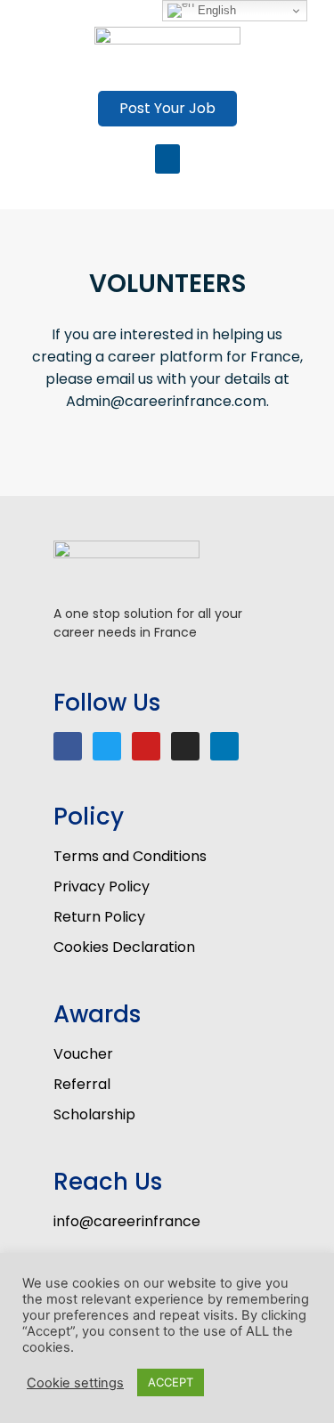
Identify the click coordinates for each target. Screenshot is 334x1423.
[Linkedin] (224, 746)
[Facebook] (67, 746)
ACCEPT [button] (170, 1382)
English (215, 10)
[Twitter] (107, 746)
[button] (167, 108)
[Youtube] (146, 746)
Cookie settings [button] (75, 1383)
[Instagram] (185, 746)
